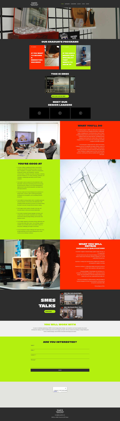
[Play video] (39, 113)
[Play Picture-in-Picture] (71, 91)
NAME (32, 345)
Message (33, 359)
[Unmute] (49, 91)
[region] (44, 57)
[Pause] (46, 91)
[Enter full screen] (73, 91)
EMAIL (32, 350)
